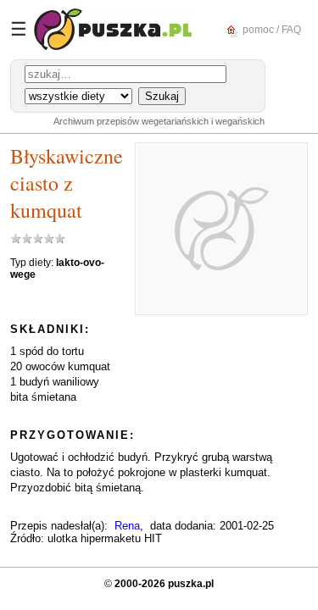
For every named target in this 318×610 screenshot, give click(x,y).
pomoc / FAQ (270, 29)
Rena (127, 525)
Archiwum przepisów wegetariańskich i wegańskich (159, 121)
